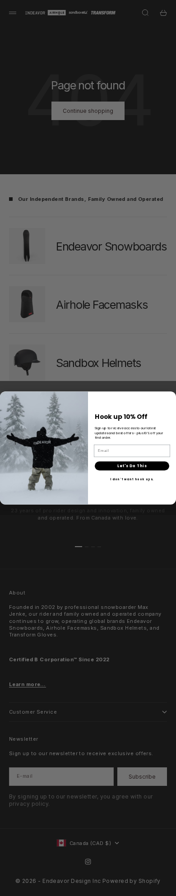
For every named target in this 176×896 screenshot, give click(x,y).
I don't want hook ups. (132, 480)
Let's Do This (132, 466)
